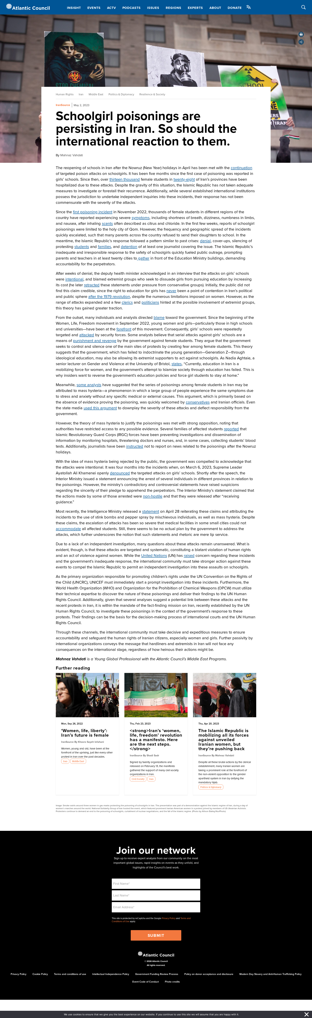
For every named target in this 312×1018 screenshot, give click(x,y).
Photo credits (172, 981)
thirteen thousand (124, 179)
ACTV (111, 7)
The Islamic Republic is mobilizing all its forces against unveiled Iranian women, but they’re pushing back (223, 739)
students (81, 246)
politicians (150, 302)
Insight (74, 7)
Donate (235, 7)
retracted (91, 285)
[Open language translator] (248, 7)
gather (143, 258)
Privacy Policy (169, 918)
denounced (120, 473)
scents (107, 223)
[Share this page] (301, 42)
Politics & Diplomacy (121, 94)
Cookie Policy (40, 974)
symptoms (141, 217)
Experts (195, 7)
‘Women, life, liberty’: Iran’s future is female (85, 732)
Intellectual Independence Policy (110, 974)
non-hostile (152, 496)
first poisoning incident (92, 211)
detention (129, 246)
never (171, 290)
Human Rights (64, 94)
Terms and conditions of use (70, 974)
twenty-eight (184, 179)
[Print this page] (301, 34)
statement (150, 511)
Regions (173, 7)
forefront (123, 329)
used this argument (100, 408)
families (104, 246)
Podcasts (131, 7)
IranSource (63, 105)
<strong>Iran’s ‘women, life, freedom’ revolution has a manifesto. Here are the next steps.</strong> (156, 739)
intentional (74, 279)
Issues (153, 7)
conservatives (198, 402)
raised (189, 555)
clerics (127, 302)
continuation (241, 167)
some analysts (89, 384)
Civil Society (138, 778)
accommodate (68, 528)
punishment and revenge (94, 340)
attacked (86, 334)
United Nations (154, 555)
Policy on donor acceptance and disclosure (208, 974)
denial (205, 240)
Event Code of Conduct (145, 981)
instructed (134, 446)
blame (159, 317)
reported (231, 429)
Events (94, 7)
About (215, 7)
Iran (81, 94)
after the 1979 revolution (109, 296)
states (177, 363)
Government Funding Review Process (156, 974)
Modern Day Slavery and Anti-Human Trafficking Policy (270, 974)
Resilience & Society (152, 94)
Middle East (96, 94)
